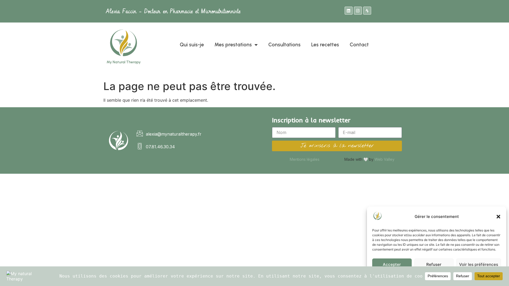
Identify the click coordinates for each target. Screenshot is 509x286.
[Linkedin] (349, 11)
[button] (498, 216)
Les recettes (325, 45)
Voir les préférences (478, 264)
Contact (359, 45)
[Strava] (367, 11)
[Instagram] (358, 11)
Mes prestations (233, 45)
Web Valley (384, 159)
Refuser (433, 264)
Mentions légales (304, 159)
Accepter (392, 264)
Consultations (284, 45)
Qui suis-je (192, 45)
